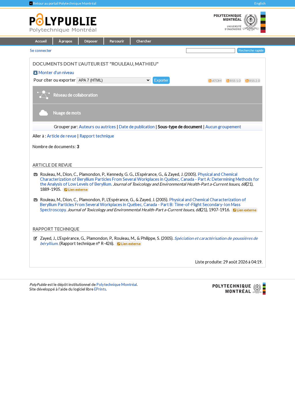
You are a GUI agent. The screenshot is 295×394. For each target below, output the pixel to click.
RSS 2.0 (254, 80)
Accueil (41, 41)
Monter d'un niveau (56, 72)
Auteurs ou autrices (97, 126)
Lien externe (78, 189)
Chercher (143, 41)
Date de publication (137, 126)
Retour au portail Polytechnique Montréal (62, 3)
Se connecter (41, 50)
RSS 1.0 (235, 80)
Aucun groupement (223, 126)
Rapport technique (97, 135)
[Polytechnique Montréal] (237, 288)
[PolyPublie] (63, 34)
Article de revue (61, 135)
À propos (65, 41)
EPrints (100, 289)
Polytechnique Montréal (117, 284)
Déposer (91, 41)
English (260, 3)
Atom (217, 80)
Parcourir (117, 41)
